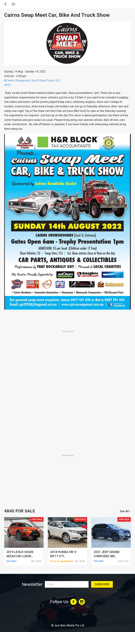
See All (124, 511)
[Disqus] (67, 404)
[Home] (67, 616)
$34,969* (12, 561)
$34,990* (99, 561)
